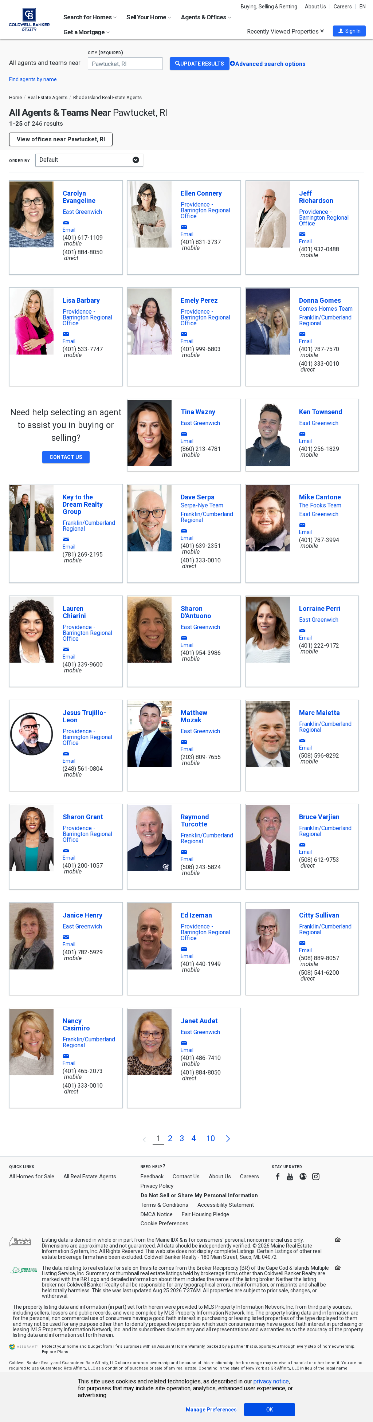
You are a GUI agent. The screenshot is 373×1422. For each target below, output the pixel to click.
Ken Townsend (320, 412)
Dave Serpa (198, 497)
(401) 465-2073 (83, 1071)
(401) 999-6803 (201, 349)
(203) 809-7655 (201, 757)
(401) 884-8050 (83, 252)
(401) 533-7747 (83, 349)
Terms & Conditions (164, 1205)
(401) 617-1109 (83, 237)
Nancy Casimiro (76, 1024)
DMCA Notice (157, 1214)
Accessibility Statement (225, 1205)
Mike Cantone (320, 497)
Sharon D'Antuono (196, 612)
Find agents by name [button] (33, 79)
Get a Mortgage (84, 32)
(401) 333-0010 (319, 363)
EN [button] (363, 6)
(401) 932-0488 (319, 249)
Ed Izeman (196, 915)
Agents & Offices (204, 17)
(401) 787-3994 (319, 540)
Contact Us (186, 1176)
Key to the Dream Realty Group (83, 504)
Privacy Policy (157, 1186)
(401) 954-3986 (201, 652)
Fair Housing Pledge (205, 1214)
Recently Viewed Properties (283, 31)
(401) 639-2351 (201, 545)
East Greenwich (82, 212)
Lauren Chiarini (74, 612)
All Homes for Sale (31, 1176)
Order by (19, 160)
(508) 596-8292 (319, 755)
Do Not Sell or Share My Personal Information (199, 1195)
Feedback (152, 1176)
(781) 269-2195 (83, 554)
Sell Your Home (146, 17)
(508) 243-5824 (201, 867)
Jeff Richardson (316, 196)
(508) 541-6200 (319, 972)
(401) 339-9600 (83, 664)
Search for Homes (88, 17)
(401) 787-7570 (319, 349)
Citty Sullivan (319, 915)
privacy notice (271, 1381)
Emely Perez (199, 300)
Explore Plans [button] (55, 1352)
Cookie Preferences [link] (164, 1223)
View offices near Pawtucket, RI (61, 139)
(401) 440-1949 (201, 964)
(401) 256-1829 (319, 448)
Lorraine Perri (320, 608)
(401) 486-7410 (201, 1057)
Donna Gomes (320, 300)
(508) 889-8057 (319, 958)
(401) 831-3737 (201, 242)
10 (210, 1138)
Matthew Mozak (194, 716)
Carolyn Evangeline (79, 196)
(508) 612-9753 (319, 859)
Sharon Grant (83, 817)
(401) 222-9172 (319, 645)
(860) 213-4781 (201, 448)
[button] (349, 30)
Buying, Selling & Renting (269, 6)
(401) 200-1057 (83, 865)
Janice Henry (82, 915)
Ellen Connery (201, 193)
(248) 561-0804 (83, 768)
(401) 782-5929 (83, 952)
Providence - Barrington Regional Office (205, 210)
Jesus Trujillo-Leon (84, 716)
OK (269, 1410)
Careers (343, 6)
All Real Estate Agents (89, 1176)
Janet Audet (199, 1021)
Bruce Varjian (319, 817)
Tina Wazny (198, 412)
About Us (315, 6)
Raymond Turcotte (195, 820)
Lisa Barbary (81, 300)
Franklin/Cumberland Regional (325, 320)
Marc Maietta (319, 712)
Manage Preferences (211, 1409)
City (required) (105, 52)
